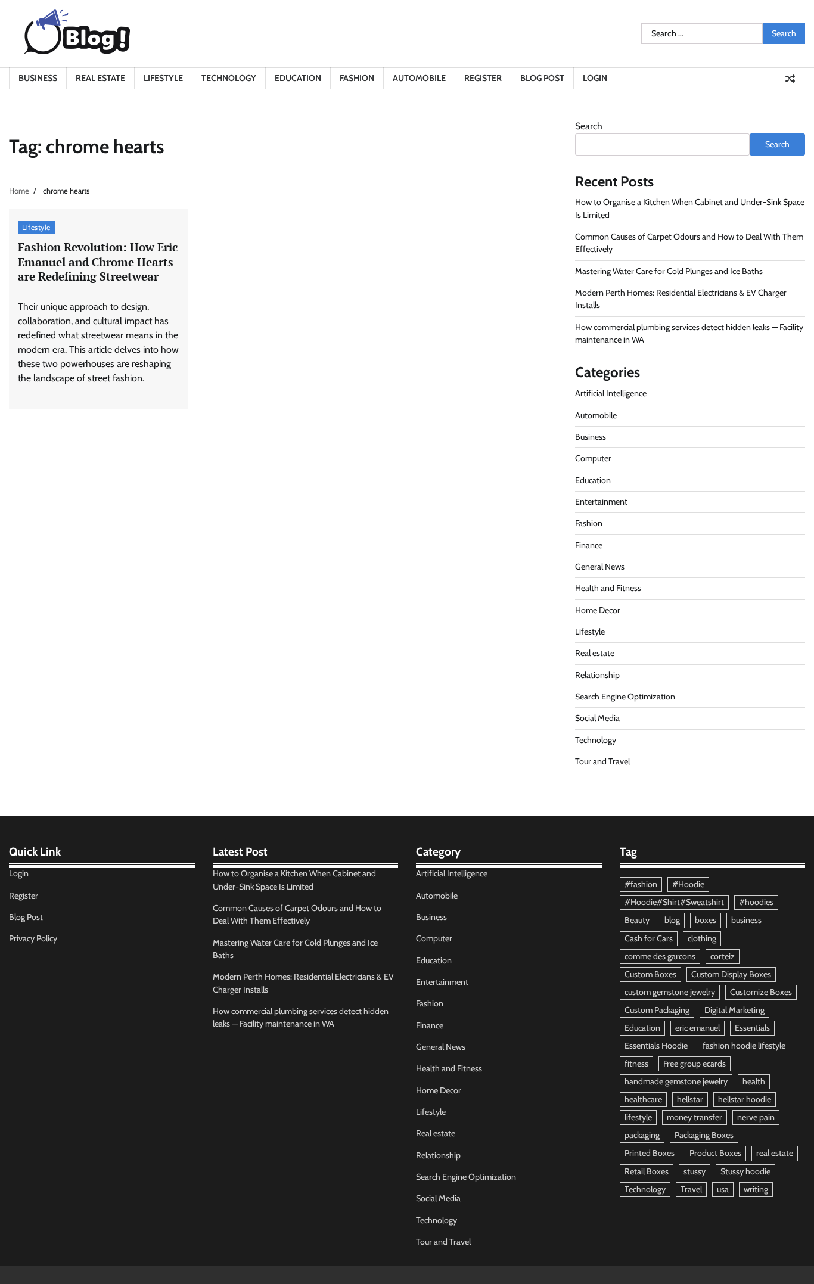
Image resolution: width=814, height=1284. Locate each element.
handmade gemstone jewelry (676, 1081)
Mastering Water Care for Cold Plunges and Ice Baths (669, 271)
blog (672, 920)
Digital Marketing (734, 1010)
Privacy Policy (33, 938)
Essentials (752, 1027)
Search (588, 126)
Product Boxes (715, 1153)
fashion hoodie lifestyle (744, 1045)
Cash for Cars (649, 938)
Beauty (637, 920)
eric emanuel (697, 1027)
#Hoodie (688, 884)
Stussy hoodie (745, 1171)
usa (723, 1189)
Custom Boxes (650, 974)
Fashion (357, 78)
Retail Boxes (647, 1171)
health (753, 1081)
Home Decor (597, 610)
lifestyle (638, 1117)
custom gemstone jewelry (670, 992)
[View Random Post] (790, 79)
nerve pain (756, 1117)
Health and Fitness (608, 588)
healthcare (643, 1099)
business (746, 920)
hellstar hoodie (744, 1099)
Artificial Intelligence (611, 393)
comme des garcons (660, 956)
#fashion (641, 884)
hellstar (690, 1099)
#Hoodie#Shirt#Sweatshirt (674, 902)
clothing (702, 938)
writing (756, 1189)
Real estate (100, 78)
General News (600, 566)
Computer (593, 458)
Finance (588, 545)
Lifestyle (163, 78)
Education (298, 78)
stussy (694, 1171)
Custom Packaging (657, 1010)
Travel (691, 1189)
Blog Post (542, 78)
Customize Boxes (761, 992)
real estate (774, 1153)
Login (595, 78)
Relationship (597, 675)
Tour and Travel (602, 761)
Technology (228, 78)
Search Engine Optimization (625, 696)
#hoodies (756, 902)
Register (483, 78)
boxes (705, 920)
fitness (636, 1063)
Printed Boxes (650, 1153)
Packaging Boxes (704, 1135)
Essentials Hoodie (656, 1045)
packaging (642, 1135)
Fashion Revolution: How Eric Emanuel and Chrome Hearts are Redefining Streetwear (98, 262)
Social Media (597, 718)
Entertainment (601, 501)
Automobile (419, 78)
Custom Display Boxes (731, 974)
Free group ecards (694, 1063)
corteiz (722, 956)
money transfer (694, 1117)
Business (37, 78)
